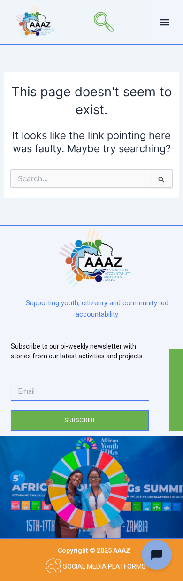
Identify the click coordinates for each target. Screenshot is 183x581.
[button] (89, 21)
